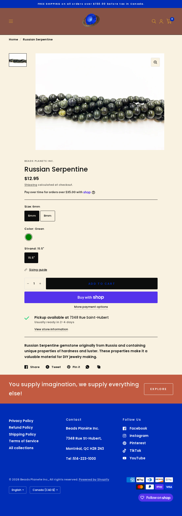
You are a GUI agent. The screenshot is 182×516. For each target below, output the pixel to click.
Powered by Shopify (94, 479)
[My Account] (161, 21)
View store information (51, 329)
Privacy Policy (21, 420)
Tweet (56, 367)
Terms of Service (24, 441)
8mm (47, 216)
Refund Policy (21, 427)
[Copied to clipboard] (100, 367)
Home (13, 39)
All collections (21, 448)
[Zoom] (155, 62)
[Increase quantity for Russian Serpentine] (40, 283)
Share (35, 367)
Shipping (30, 185)
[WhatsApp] (88, 367)
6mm (32, 216)
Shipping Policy (22, 434)
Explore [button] (158, 389)
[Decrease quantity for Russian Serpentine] (28, 283)
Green (28, 237)
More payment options (91, 306)
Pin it (76, 367)
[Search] (154, 21)
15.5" (31, 258)
